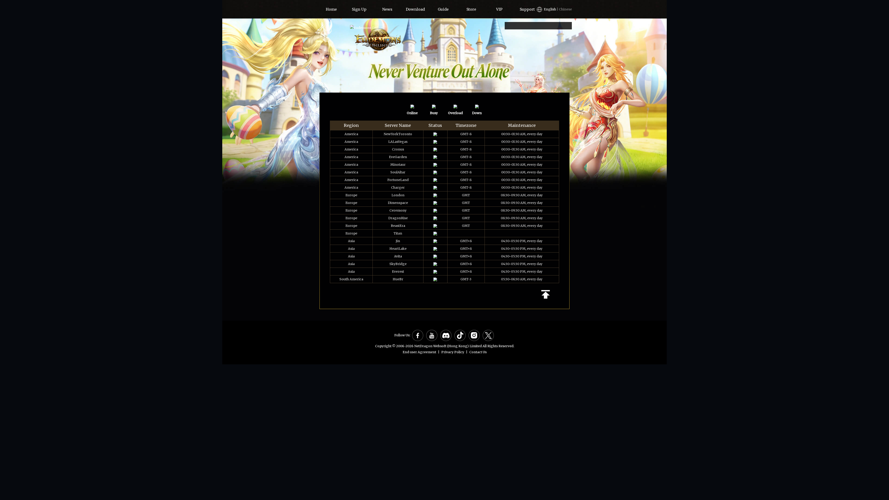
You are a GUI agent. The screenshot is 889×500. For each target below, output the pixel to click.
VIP (499, 9)
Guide (443, 9)
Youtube (431, 335)
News (387, 9)
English (550, 9)
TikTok (460, 335)
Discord (445, 335)
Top (545, 294)
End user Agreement (419, 352)
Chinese (565, 9)
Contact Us (478, 352)
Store (471, 9)
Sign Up (359, 9)
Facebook (417, 335)
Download (415, 9)
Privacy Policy (452, 352)
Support (527, 9)
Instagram (474, 335)
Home (331, 9)
